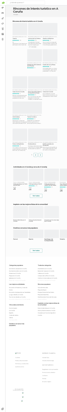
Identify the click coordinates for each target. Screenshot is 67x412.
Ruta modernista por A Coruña (19, 220)
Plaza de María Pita (43, 294)
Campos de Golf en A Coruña (46, 275)
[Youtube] (22, 386)
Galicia (11, 317)
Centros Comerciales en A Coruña (47, 278)
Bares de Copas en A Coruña (46, 271)
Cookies (17, 357)
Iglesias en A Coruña (14, 278)
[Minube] (3, 2)
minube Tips (45, 357)
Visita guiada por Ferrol (35, 184)
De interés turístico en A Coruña (18, 271)
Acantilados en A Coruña (45, 268)
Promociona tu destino (48, 372)
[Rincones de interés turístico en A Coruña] (40, 155)
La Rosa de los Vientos (34, 38)
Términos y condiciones (21, 363)
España (11, 313)
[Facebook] (15, 386)
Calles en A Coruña (43, 273)
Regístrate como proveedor (50, 369)
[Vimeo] (20, 386)
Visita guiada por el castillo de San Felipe (50, 184)
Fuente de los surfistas (49, 64)
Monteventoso (32, 144)
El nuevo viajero (46, 381)
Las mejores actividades (17, 284)
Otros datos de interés (16, 305)
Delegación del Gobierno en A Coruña (34, 65)
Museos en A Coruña (15, 273)
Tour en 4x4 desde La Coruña (17, 297)
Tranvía (15, 38)
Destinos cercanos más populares (25, 228)
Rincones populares (44, 284)
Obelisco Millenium (48, 38)
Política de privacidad (21, 360)
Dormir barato (13, 308)
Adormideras (16, 117)
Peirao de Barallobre (18, 144)
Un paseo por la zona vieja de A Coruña (51, 220)
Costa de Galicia (13, 315)
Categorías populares (16, 265)
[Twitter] (18, 386)
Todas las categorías (44, 265)
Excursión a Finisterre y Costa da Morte (18, 289)
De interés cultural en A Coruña (18, 268)
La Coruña (12, 310)
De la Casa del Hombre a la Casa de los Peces (35, 92)
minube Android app (48, 360)
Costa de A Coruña (48, 91)
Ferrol (15, 239)
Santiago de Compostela (48, 239)
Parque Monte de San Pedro (46, 292)
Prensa (44, 378)
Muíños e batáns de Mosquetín (48, 144)
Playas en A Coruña (14, 275)
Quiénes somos (19, 366)
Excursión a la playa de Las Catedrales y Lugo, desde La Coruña (19, 293)
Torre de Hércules (43, 287)
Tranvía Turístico (32, 117)
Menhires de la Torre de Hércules (47, 297)
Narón (31, 239)
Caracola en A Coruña (18, 91)
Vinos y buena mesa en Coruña (35, 220)
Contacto (45, 375)
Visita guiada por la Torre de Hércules (20, 184)
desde (14, 187)
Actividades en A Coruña (22, 167)
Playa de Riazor (42, 290)
